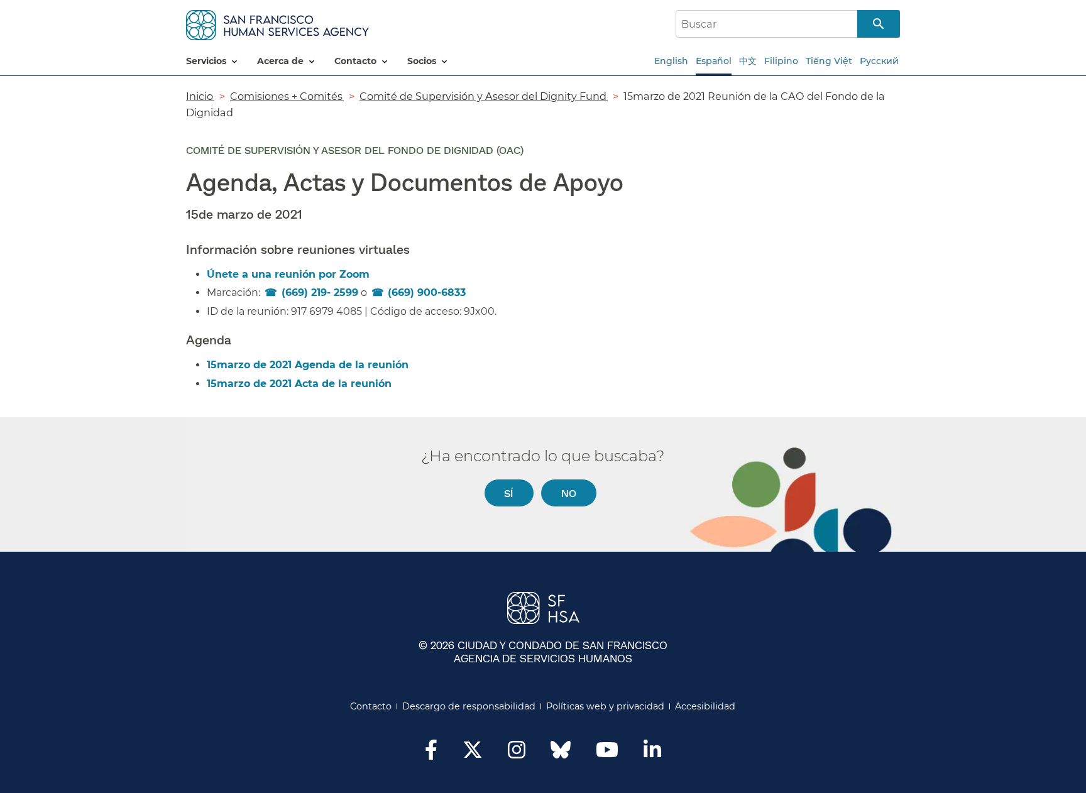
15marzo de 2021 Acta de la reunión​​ (300, 384)
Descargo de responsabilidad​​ (469, 706)
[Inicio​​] (277, 23)
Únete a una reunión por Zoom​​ (289, 274)
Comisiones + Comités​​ (287, 96)
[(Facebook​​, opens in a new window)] (431, 753)
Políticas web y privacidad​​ (605, 706)
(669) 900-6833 (427, 292)
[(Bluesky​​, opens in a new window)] (561, 756)
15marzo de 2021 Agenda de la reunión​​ (308, 365)
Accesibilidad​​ (705, 706)
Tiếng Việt (829, 61)
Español (714, 61)
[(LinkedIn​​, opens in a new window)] (652, 753)
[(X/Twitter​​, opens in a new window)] (473, 753)
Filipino (781, 61)
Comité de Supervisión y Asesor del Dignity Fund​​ (483, 96)
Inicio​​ (200, 96)
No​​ (569, 493)
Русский (879, 61)
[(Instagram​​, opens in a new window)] (516, 753)
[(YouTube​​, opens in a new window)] (607, 753)
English (671, 61)
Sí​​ (508, 493)
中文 (748, 61)
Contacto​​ (371, 706)
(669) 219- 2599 (320, 292)
